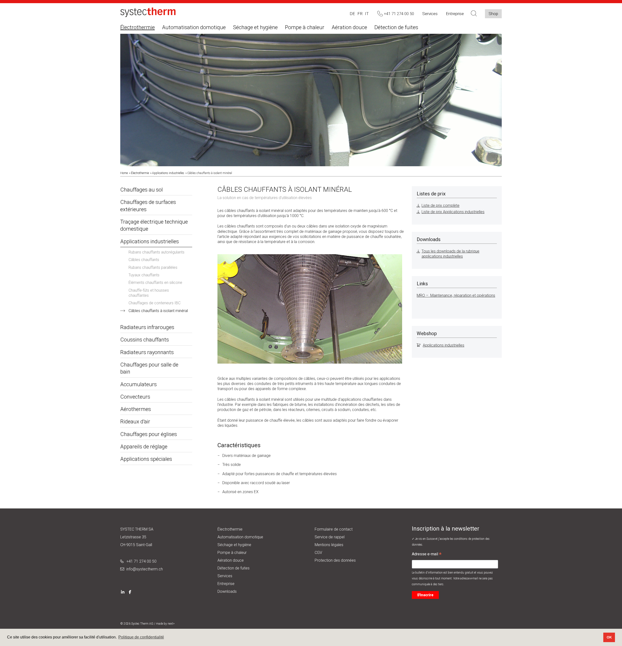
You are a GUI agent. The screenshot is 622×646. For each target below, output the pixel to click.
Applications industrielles (168, 173)
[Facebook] (130, 591)
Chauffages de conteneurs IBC (155, 303)
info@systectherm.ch (144, 569)
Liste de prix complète (440, 205)
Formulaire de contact (334, 529)
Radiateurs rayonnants (147, 352)
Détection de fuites (396, 27)
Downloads (227, 591)
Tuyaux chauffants (144, 275)
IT (367, 13)
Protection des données (335, 560)
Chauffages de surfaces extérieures (148, 205)
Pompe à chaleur (304, 27)
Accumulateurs (138, 384)
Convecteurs (135, 397)
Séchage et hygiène (255, 27)
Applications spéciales (146, 459)
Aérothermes (135, 409)
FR (360, 13)
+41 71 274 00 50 (141, 561)
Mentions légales (329, 544)
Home (124, 173)
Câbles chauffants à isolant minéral (158, 310)
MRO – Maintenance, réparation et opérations (456, 295)
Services (430, 13)
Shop (493, 13)
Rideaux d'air (135, 422)
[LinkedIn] (122, 591)
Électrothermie (137, 27)
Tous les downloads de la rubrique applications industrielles (450, 254)
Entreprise (455, 13)
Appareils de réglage (143, 447)
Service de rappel (330, 537)
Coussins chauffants (144, 340)
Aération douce (349, 27)
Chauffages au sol (141, 190)
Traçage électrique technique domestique (154, 225)
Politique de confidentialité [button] (141, 637)
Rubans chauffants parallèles (153, 267)
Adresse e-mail (426, 554)
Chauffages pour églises (148, 434)
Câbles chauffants (144, 259)
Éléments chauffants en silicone (155, 282)
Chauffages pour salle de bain (149, 368)
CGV (318, 552)
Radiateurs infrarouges (147, 327)
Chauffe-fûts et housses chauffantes (149, 293)
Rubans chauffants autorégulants (156, 252)
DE (352, 13)
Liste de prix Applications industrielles (453, 212)
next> (171, 623)
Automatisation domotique (194, 27)
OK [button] (609, 637)
